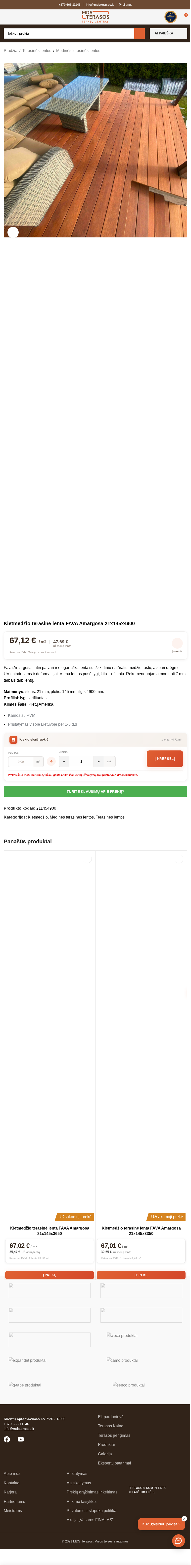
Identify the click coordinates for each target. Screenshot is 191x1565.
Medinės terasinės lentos (78, 51)
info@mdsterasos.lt (100, 4)
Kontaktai (12, 1483)
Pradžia (10, 51)
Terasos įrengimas (114, 1435)
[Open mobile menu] (5, 17)
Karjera (10, 1492)
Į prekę (49, 1275)
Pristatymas (77, 1473)
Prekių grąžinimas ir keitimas (92, 1492)
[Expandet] (50, 1364)
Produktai (106, 1444)
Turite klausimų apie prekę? (95, 792)
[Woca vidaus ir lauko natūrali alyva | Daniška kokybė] (141, 1340)
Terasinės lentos (36, 51)
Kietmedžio (38, 817)
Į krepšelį (165, 759)
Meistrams (13, 1511)
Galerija (105, 1454)
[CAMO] (141, 1364)
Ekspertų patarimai (114, 1463)
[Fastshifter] (141, 1315)
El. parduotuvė (111, 1417)
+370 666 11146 (70, 4)
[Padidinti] (13, 232)
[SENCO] (141, 1389)
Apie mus (12, 1473)
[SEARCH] (139, 33)
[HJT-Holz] (50, 1315)
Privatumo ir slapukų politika (91, 1511)
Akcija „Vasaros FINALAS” (90, 1520)
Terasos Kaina (110, 1426)
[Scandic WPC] (141, 1290)
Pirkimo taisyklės (81, 1501)
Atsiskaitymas (79, 1483)
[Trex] (50, 1290)
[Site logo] (96, 16)
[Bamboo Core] (50, 1340)
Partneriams (14, 1501)
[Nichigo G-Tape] (50, 1389)
